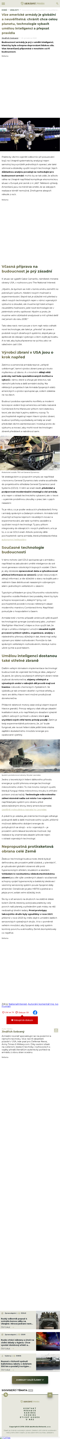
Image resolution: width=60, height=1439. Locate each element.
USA (30, 1390)
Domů (4, 10)
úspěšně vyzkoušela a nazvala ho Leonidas (24, 809)
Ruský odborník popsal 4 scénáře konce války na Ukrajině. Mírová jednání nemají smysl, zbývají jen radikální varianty (17, 1323)
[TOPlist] (5, 1437)
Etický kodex (30, 1417)
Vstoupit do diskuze (23, 1020)
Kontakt (30, 1408)
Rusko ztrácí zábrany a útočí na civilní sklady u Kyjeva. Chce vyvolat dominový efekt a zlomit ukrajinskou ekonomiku (17, 1344)
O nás (30, 1419)
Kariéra (30, 1413)
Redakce (30, 1411)
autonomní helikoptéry (14, 539)
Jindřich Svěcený (10, 38)
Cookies (30, 1415)
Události (14, 10)
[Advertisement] (30, 87)
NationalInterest (18, 1004)
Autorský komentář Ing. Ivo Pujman (30, 1005)
